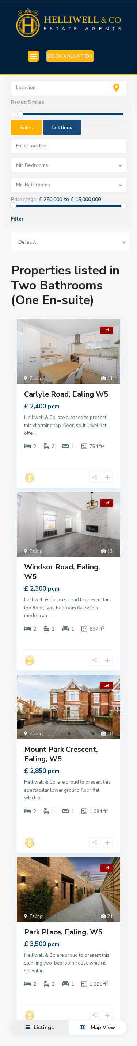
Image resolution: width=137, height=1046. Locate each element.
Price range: (24, 199)
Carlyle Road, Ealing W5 (66, 394)
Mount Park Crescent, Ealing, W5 (61, 754)
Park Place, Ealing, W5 (63, 932)
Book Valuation (70, 56)
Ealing (36, 378)
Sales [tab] (26, 127)
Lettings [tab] (62, 127)
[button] (33, 56)
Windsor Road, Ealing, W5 (62, 572)
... (35, 433)
